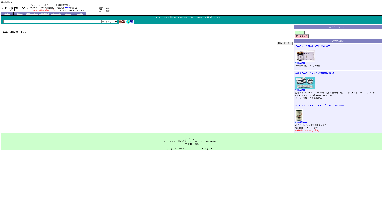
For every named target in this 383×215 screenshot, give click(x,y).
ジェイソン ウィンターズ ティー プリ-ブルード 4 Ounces (319, 105)
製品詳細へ (302, 63)
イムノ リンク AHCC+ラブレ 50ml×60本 (312, 46)
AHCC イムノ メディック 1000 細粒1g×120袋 (314, 73)
